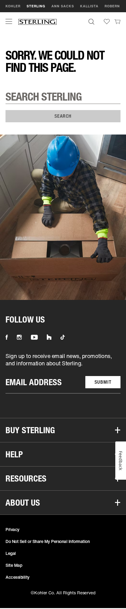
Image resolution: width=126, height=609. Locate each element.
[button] (9, 21)
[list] (63, 372)
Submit (102, 382)
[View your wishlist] (107, 21)
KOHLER (13, 6)
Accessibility (18, 577)
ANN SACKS (62, 6)
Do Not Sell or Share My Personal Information (48, 541)
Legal (11, 553)
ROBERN (112, 6)
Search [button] (63, 116)
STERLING (36, 6)
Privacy (13, 529)
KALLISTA (89, 6)
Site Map (14, 565)
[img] (37, 21)
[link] (117, 21)
